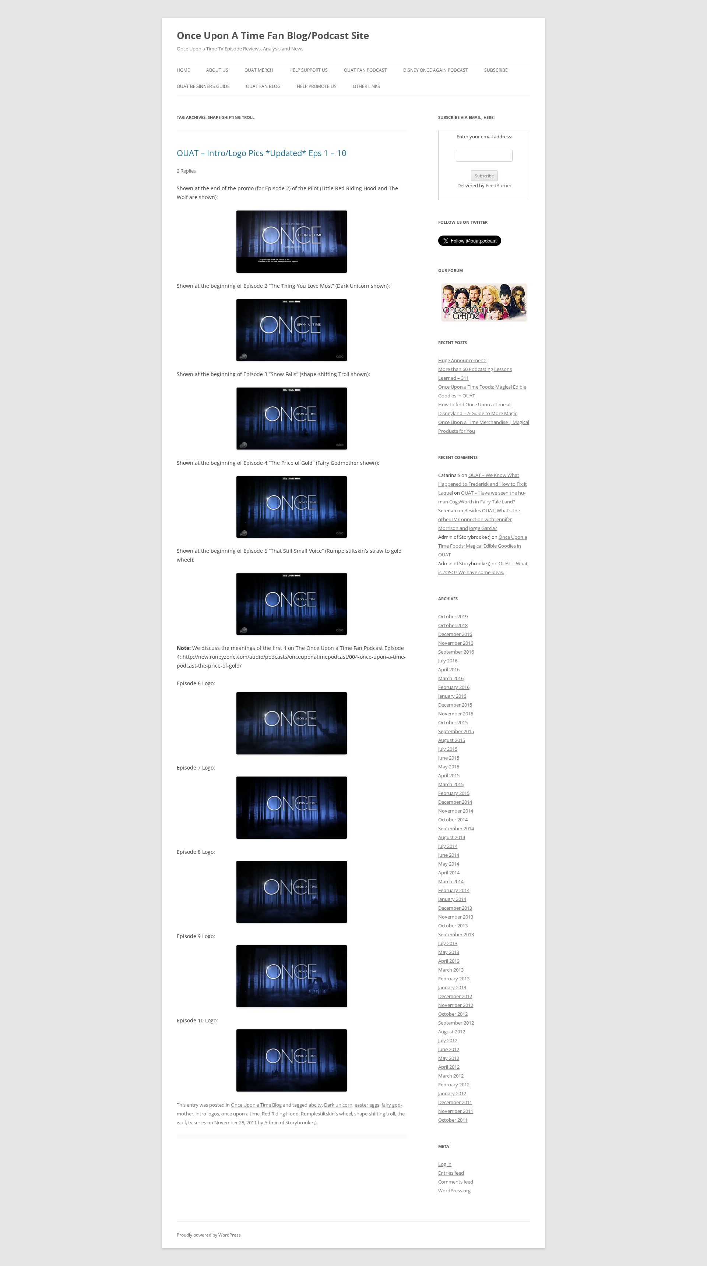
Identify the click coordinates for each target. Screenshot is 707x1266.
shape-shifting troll (374, 1113)
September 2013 (456, 934)
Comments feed (455, 1181)
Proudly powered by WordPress (209, 1235)
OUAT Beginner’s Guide (203, 86)
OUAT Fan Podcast (365, 70)
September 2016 (456, 651)
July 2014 (447, 846)
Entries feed (451, 1173)
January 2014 (452, 899)
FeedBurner (498, 185)
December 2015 (455, 704)
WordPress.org (454, 1190)
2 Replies (186, 170)
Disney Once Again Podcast (435, 70)
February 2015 (453, 793)
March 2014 (451, 881)
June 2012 (448, 1049)
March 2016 (451, 678)
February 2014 (453, 890)
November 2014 (455, 810)
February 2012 (453, 1084)
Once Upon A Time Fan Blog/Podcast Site (273, 35)
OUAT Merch (259, 70)
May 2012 (448, 1058)
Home (183, 70)
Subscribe (496, 70)
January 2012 (452, 1093)
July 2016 (447, 660)
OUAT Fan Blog (263, 86)
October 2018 (453, 625)
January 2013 (452, 987)
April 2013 (449, 961)
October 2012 (453, 1014)
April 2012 (449, 1067)
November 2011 (455, 1111)
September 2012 (456, 1022)
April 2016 (449, 669)
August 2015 (451, 740)
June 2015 (448, 757)
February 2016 (453, 687)
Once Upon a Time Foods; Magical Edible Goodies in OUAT (482, 546)
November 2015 (455, 713)
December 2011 (455, 1102)
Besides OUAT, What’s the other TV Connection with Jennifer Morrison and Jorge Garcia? (479, 519)
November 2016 (455, 643)
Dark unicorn (338, 1104)
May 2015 (448, 766)
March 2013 (451, 969)
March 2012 (451, 1075)
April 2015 (449, 775)
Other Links (366, 86)
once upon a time (240, 1113)
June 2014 (448, 855)
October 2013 (453, 925)
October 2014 (453, 819)
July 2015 (447, 749)
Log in (444, 1164)
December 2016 (455, 634)
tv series (197, 1122)
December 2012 (455, 996)
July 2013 (447, 943)
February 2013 (453, 978)
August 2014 (451, 837)
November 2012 (455, 1005)
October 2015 (453, 722)
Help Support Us (308, 70)
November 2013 (455, 916)
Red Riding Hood (280, 1113)
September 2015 (456, 731)
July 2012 (447, 1040)
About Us (217, 70)
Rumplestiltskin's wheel (326, 1113)
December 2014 (455, 802)
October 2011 (453, 1120)
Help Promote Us (317, 86)
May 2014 (448, 863)
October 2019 (453, 616)
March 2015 (451, 784)
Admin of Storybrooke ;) (290, 1122)
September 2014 (456, 828)
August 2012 (451, 1031)
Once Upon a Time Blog (256, 1104)
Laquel (445, 492)
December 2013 (455, 908)
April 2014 (449, 872)
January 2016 (452, 696)
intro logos (207, 1113)
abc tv (315, 1104)
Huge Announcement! (462, 360)
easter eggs (367, 1104)
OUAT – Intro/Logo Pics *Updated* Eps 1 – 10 (262, 152)
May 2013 (448, 952)
